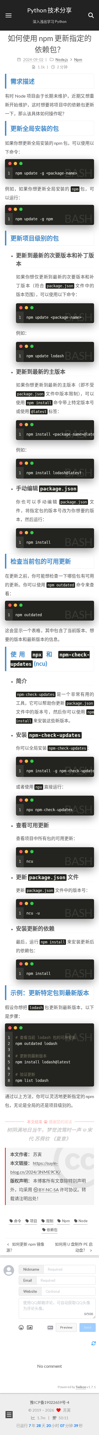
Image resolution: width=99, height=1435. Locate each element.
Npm (65, 1221)
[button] (8, 15)
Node (82, 1221)
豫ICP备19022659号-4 (49, 1402)
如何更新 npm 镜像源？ (25, 1247)
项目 (33, 1221)
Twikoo (81, 1387)
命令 (17, 1221)
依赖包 (51, 1229)
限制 (49, 1221)
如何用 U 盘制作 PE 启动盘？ (74, 1247)
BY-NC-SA (48, 1189)
